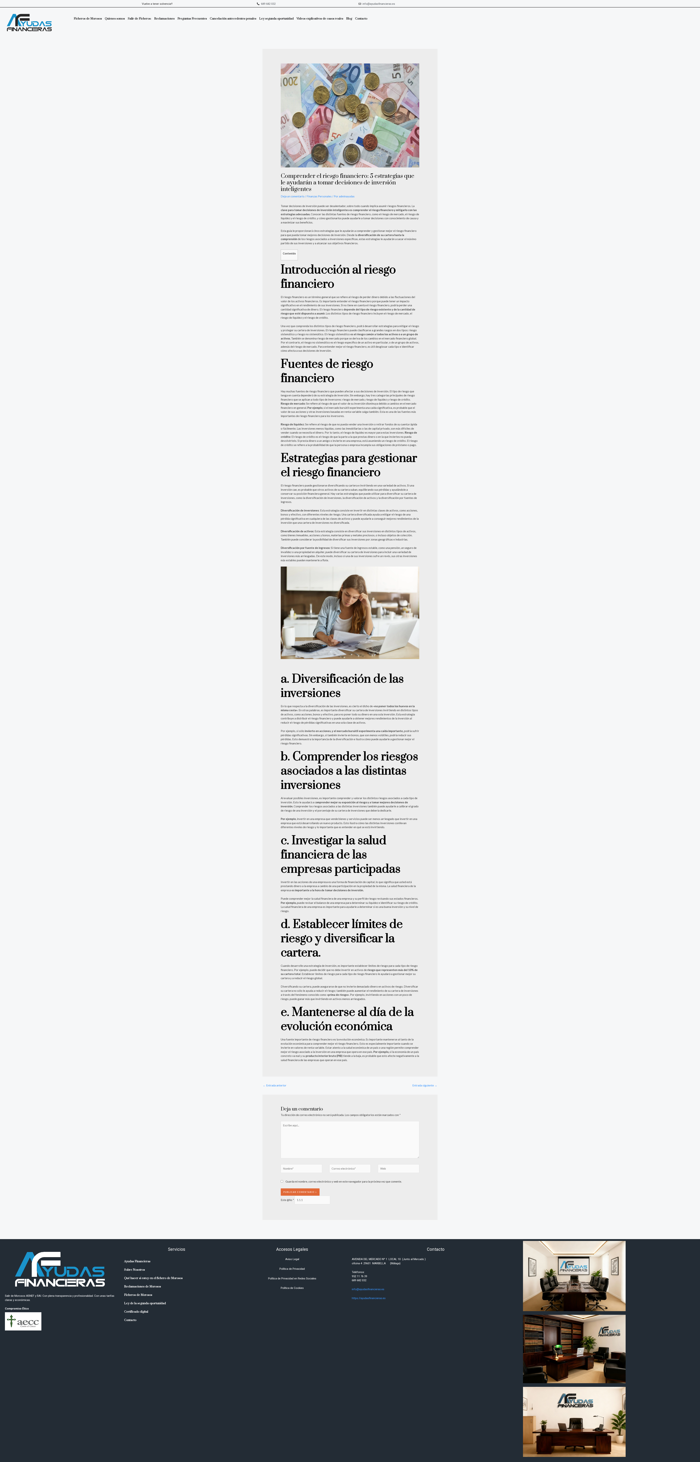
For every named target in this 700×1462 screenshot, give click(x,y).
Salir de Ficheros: (139, 18)
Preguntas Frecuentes (192, 18)
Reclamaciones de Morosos (142, 1286)
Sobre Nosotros (134, 1270)
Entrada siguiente (424, 1085)
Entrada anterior (274, 1085)
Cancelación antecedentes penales (233, 18)
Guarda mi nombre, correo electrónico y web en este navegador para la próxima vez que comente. (343, 1181)
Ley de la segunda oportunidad (145, 1303)
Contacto (361, 18)
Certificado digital (136, 1312)
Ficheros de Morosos (88, 18)
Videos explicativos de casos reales (320, 18)
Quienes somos (115, 18)
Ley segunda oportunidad (276, 18)
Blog (349, 18)
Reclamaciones (164, 18)
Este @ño (287, 1200)
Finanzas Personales (319, 196)
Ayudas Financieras (137, 1261)
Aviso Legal (292, 1259)
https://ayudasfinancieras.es (369, 1298)
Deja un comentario (292, 196)
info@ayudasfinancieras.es (368, 1289)
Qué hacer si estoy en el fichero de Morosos (153, 1278)
